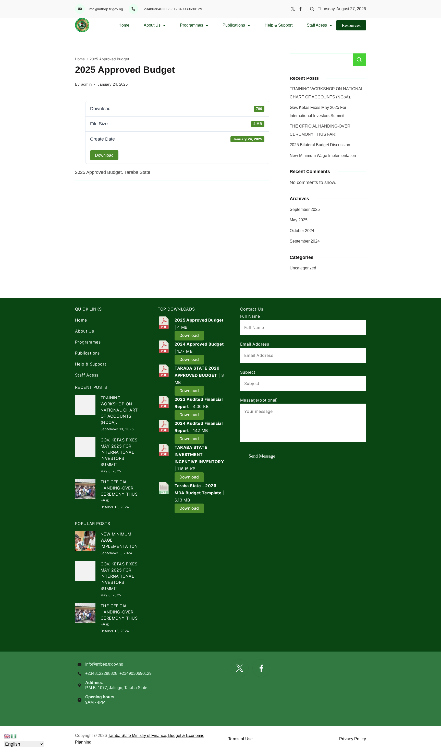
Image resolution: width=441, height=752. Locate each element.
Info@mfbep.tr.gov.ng (104, 664)
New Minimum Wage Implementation (323, 155)
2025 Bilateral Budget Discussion (320, 145)
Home (123, 25)
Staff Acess (317, 25)
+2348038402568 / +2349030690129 (172, 9)
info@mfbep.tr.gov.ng (106, 9)
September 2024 (305, 241)
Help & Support (278, 25)
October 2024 (302, 231)
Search (359, 59)
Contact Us (251, 309)
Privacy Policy (352, 739)
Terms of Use (240, 739)
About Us (152, 25)
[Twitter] (293, 9)
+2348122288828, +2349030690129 (118, 673)
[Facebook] (300, 9)
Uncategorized (303, 268)
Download (104, 155)
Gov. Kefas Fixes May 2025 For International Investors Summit (119, 452)
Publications (234, 25)
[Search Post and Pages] (310, 9)
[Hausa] (13, 735)
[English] (7, 735)
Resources (351, 25)
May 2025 (299, 220)
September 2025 (305, 209)
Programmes (191, 25)
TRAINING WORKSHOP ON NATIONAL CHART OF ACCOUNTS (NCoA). (119, 410)
